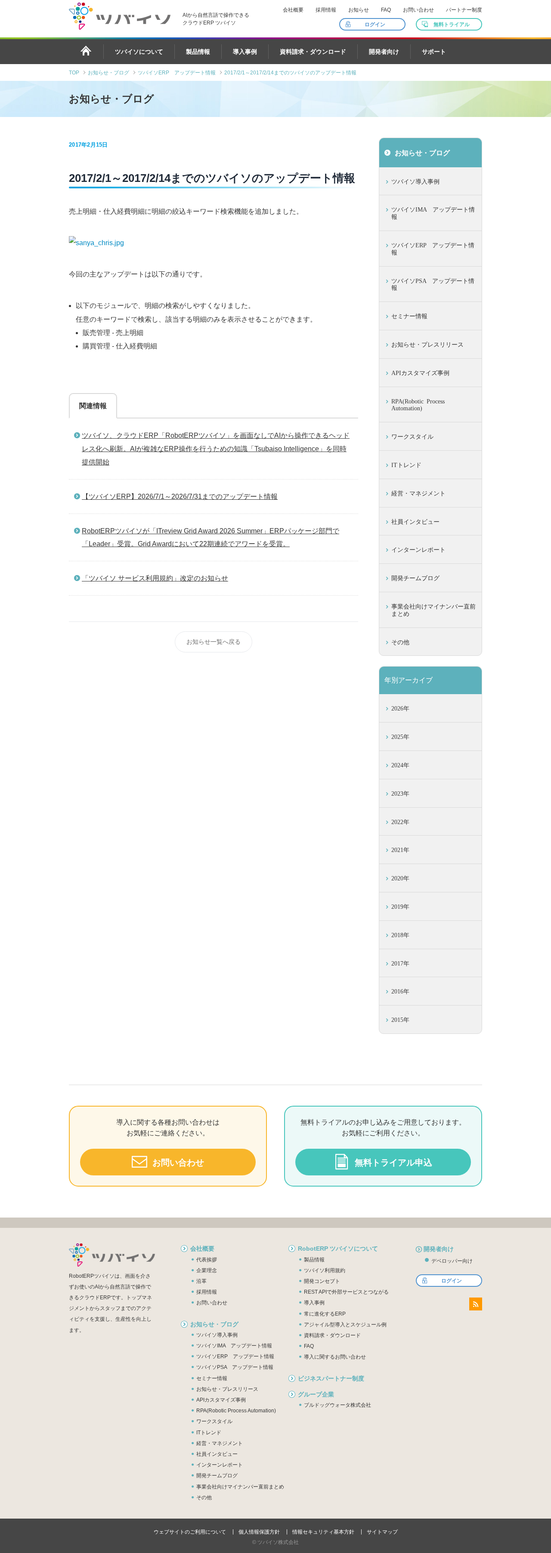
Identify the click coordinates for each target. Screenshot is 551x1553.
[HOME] (86, 51)
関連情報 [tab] (93, 405)
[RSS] (475, 1304)
